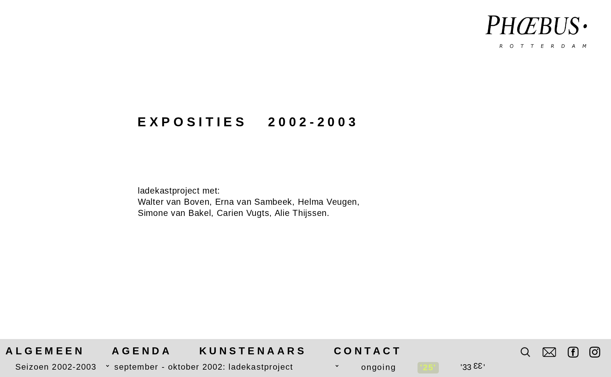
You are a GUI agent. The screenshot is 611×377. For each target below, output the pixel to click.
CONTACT (368, 351)
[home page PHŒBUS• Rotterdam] (536, 32)
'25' (428, 367)
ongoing (378, 367)
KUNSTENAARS (253, 351)
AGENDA (142, 351)
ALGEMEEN (45, 351)
